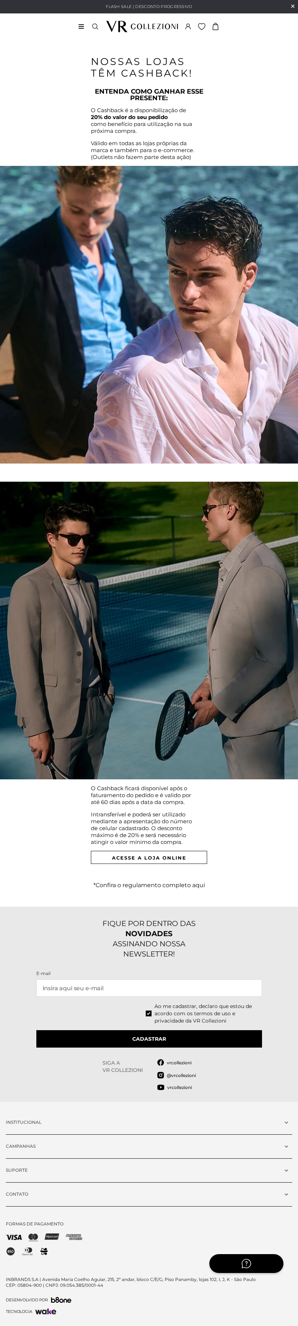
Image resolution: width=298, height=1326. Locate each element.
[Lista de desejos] (201, 26)
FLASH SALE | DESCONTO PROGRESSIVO (149, 6)
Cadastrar (149, 1039)
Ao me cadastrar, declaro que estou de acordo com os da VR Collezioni (203, 1013)
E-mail (43, 973)
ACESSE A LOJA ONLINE (149, 858)
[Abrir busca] (95, 26)
